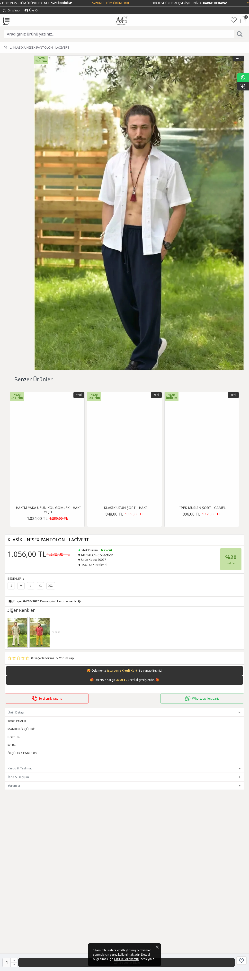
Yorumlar (14, 786)
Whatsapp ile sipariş (205, 698)
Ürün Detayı (16, 712)
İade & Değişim (18, 777)
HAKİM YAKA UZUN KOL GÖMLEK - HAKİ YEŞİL (48, 510)
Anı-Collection (102, 555)
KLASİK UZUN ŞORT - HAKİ (125, 508)
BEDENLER (14, 579)
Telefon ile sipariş (50, 698)
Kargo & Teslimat (20, 768)
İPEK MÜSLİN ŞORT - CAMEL (202, 508)
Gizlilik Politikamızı (126, 959)
